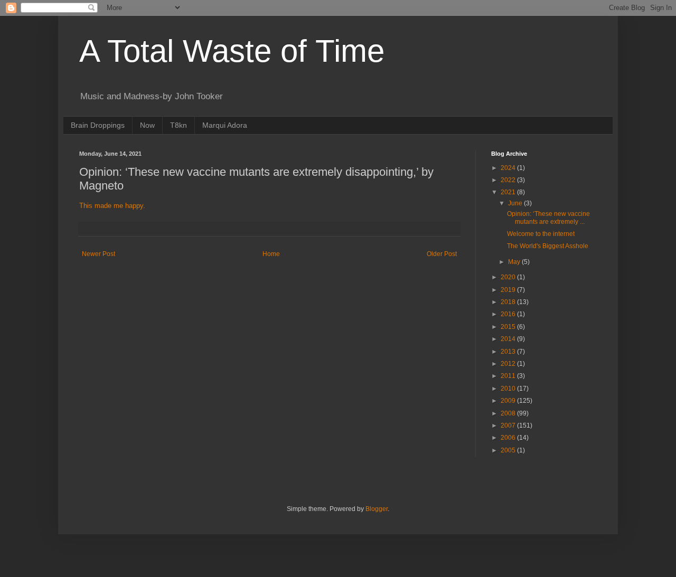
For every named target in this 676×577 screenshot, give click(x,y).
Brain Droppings (98, 125)
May (515, 262)
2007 (509, 425)
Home (271, 254)
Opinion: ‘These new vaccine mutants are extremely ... (548, 217)
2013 (509, 351)
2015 (509, 326)
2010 (509, 388)
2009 (509, 400)
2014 (509, 339)
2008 (509, 413)
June (516, 203)
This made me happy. (112, 206)
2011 (509, 376)
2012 (509, 363)
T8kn (178, 125)
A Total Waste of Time (231, 51)
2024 (509, 168)
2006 (509, 437)
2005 (509, 450)
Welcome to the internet (541, 234)
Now (147, 125)
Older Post (442, 254)
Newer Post (98, 254)
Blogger (376, 509)
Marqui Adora (224, 125)
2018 (509, 302)
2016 (509, 314)
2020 (509, 277)
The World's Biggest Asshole (547, 246)
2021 (509, 192)
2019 (509, 290)
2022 (509, 180)
